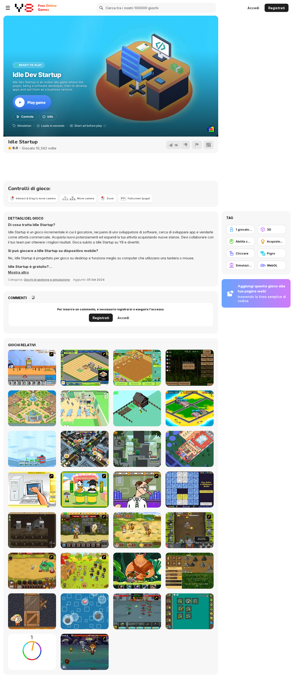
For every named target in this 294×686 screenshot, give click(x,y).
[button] (18, 272)
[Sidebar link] (7, 7)
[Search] (101, 8)
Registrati (276, 8)
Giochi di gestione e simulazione (47, 279)
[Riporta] (197, 145)
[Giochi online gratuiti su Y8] (24, 8)
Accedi (253, 8)
